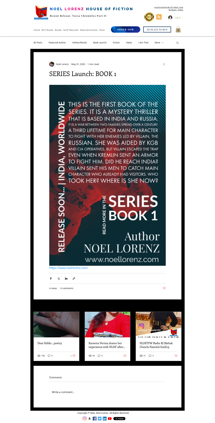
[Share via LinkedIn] (66, 278)
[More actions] (164, 64)
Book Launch (100, 42)
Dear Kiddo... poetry (49, 343)
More (157, 42)
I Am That (143, 42)
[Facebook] (94, 418)
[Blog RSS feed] (159, 17)
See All (177, 305)
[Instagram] (84, 418)
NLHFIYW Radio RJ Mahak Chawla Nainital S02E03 (156, 345)
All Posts (38, 42)
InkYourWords (79, 42)
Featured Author (57, 42)
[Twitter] (100, 418)
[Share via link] (73, 278)
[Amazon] (89, 418)
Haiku (129, 42)
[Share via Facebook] (50, 278)
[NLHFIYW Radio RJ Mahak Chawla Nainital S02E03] (158, 324)
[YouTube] (110, 418)
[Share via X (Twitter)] (58, 278)
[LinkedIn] (105, 418)
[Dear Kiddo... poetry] (56, 324)
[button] (47, 30)
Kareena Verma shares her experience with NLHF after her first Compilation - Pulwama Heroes (106, 345)
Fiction (116, 42)
